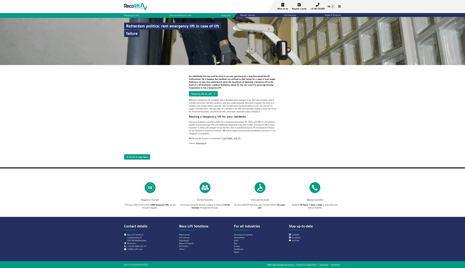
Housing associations (243, 234)
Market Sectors (247, 15)
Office (181, 249)
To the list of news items (137, 157)
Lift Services (290, 15)
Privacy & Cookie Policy (307, 264)
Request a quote (299, 8)
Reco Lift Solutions (135, 6)
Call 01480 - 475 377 (231, 138)
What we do (282, 8)
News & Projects (333, 15)
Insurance (335, 264)
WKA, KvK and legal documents (280, 264)
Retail (236, 252)
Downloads (184, 240)
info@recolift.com (135, 249)
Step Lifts (226, 15)
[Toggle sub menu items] (332, 6)
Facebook (296, 237)
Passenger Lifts (131, 15)
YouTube (295, 240)
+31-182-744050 (317, 8)
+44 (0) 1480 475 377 (136, 246)
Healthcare (239, 249)
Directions (131, 243)
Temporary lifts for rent (201, 93)
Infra (236, 240)
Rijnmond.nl (201, 143)
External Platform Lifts (180, 15)
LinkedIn (295, 234)
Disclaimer (324, 264)
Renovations (239, 237)
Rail (235, 243)
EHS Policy (183, 246)
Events (237, 246)
